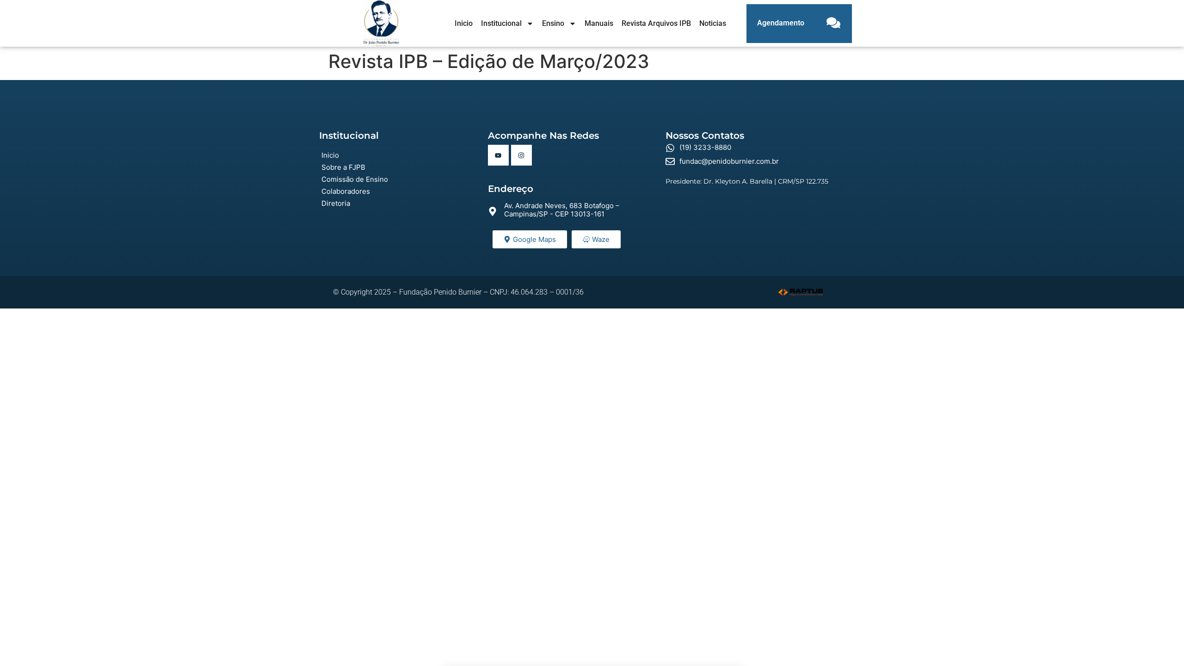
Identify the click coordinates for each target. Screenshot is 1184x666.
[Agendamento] (833, 23)
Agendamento (780, 22)
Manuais (599, 23)
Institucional (501, 23)
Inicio (464, 23)
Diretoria (335, 203)
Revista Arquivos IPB (656, 23)
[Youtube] (498, 155)
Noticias (712, 23)
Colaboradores (345, 191)
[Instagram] (521, 155)
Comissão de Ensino (354, 179)
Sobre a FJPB (343, 167)
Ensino (553, 23)
